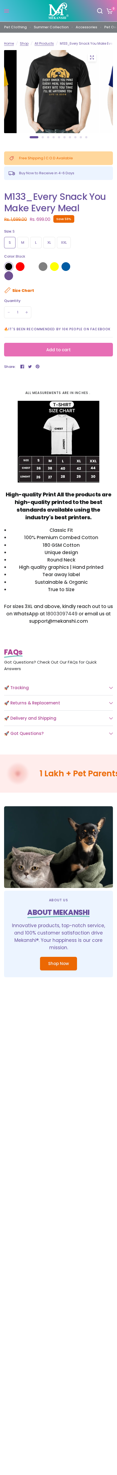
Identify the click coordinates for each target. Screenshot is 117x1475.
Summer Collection (51, 27)
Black (8, 266)
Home (9, 43)
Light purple (8, 275)
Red (20, 266)
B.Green (100, 266)
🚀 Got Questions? (24, 733)
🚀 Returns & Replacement (32, 703)
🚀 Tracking (16, 688)
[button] (58, 963)
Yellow (54, 266)
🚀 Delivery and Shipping (30, 718)
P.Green (88, 266)
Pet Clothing (15, 27)
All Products (44, 43)
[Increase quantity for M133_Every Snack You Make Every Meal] (26, 312)
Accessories (86, 27)
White (31, 266)
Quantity (12, 300)
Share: (10, 366)
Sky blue (65, 266)
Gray (43, 266)
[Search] (99, 11)
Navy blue (77, 266)
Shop (24, 43)
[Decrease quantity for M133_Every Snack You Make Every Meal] (8, 312)
